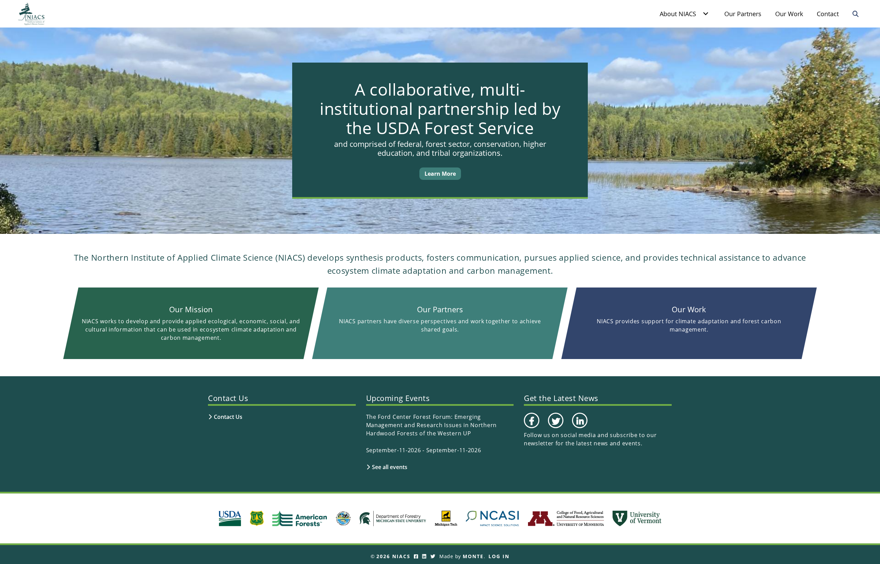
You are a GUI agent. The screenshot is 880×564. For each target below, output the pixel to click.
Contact (828, 13)
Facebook (531, 427)
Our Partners (742, 13)
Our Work (789, 13)
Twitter (555, 427)
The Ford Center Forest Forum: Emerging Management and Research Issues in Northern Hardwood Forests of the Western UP (431, 425)
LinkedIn (579, 427)
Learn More (440, 173)
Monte (473, 556)
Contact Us (228, 416)
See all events (389, 467)
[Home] (31, 14)
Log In (498, 556)
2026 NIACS (393, 556)
